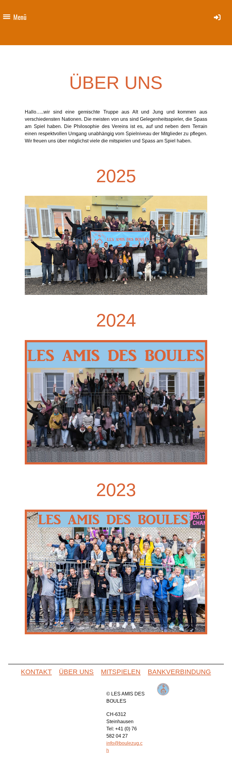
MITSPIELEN (120, 672)
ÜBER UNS (76, 672)
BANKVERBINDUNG (179, 672)
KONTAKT (36, 672)
